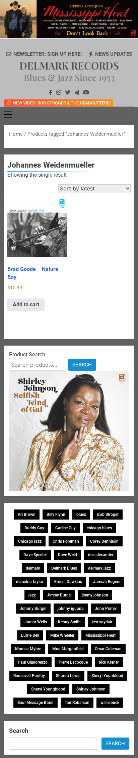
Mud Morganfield (68, 648)
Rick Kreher (109, 662)
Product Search (27, 354)
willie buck (109, 702)
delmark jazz (99, 568)
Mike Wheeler (62, 635)
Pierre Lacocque (73, 662)
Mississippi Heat (100, 635)
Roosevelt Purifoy (29, 675)
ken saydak (102, 622)
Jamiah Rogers (106, 581)
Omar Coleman (108, 648)
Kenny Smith (69, 622)
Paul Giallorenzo (33, 662)
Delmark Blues (64, 568)
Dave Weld (67, 554)
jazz (32, 595)
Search (82, 365)
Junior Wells (35, 622)
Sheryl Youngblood (48, 689)
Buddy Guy (34, 528)
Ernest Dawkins (68, 581)
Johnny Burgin (33, 608)
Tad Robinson (77, 702)
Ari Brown (27, 514)
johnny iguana (71, 608)
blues (81, 514)
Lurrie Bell (30, 635)
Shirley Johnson (91, 689)
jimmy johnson (95, 595)
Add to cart (26, 304)
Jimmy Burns (59, 595)
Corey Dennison (104, 541)
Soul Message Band (35, 702)
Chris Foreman (66, 541)
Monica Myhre (28, 648)
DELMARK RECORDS (69, 65)
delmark (33, 568)
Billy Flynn (56, 514)
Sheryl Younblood (107, 675)
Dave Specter (35, 554)
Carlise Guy (65, 528)
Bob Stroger (108, 514)
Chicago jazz (30, 541)
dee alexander (100, 554)
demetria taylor (29, 581)
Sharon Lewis (68, 675)
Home (16, 134)
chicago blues (99, 528)
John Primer (106, 608)
